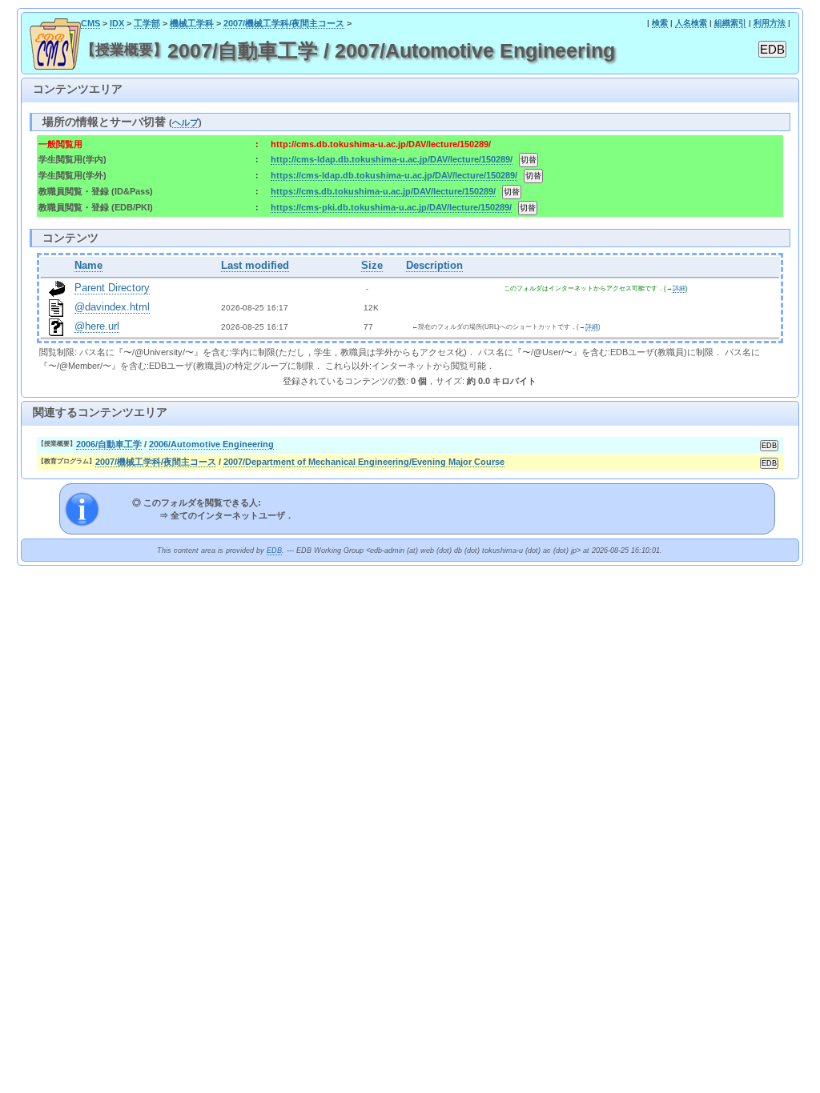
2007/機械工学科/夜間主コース (283, 23)
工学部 (147, 23)
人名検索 (691, 22)
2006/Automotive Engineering (211, 444)
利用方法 (770, 22)
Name (88, 265)
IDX (117, 23)
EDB (274, 550)
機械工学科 (192, 23)
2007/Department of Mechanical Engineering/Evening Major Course (363, 461)
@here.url (96, 326)
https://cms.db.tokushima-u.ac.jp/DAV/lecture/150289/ (383, 191)
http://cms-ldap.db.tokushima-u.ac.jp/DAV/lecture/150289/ (391, 159)
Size (372, 265)
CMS (90, 23)
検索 (660, 22)
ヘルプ (185, 122)
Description (434, 265)
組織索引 (730, 22)
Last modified (255, 265)
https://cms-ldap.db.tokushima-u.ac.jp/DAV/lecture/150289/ (394, 175)
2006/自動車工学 (109, 444)
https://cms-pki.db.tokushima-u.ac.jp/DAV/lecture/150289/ (391, 207)
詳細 (679, 288)
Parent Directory (112, 288)
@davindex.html (112, 307)
